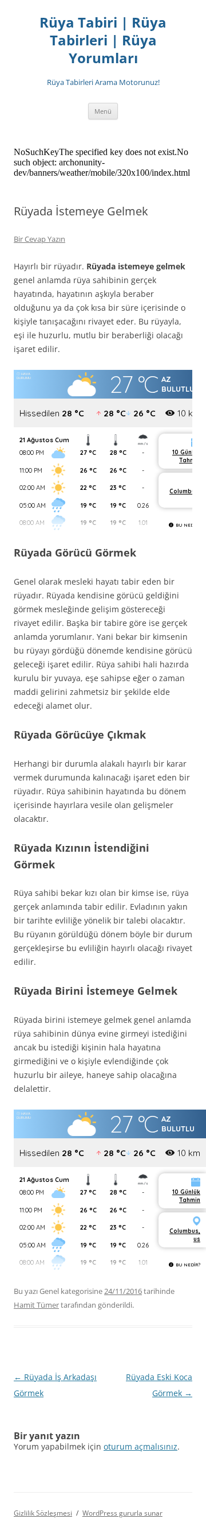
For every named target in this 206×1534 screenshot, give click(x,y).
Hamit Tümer (36, 1305)
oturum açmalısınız (140, 1446)
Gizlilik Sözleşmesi (43, 1513)
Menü (103, 111)
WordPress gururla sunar (122, 1513)
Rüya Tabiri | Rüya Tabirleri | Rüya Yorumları (103, 40)
